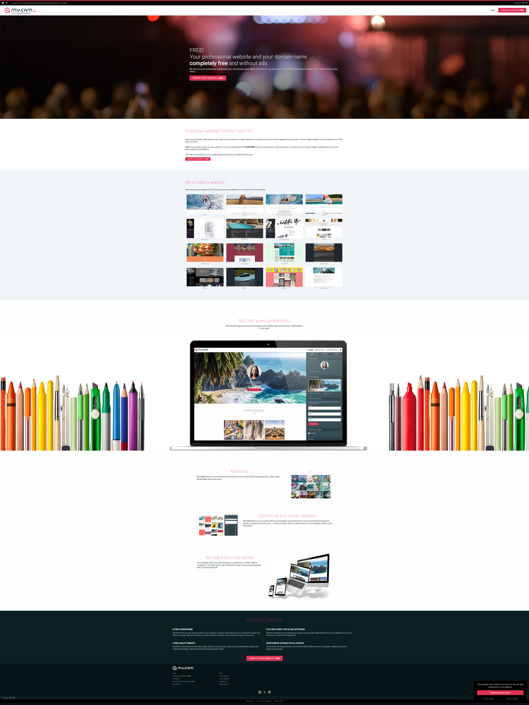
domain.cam (250, 701)
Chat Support (223, 676)
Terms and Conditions (264, 701)
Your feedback (224, 679)
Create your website (512, 10)
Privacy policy (278, 701)
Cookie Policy (489, 698)
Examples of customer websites (184, 681)
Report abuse (223, 684)
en (523, 3)
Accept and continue (500, 693)
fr (527, 3)
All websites (177, 684)
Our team (176, 679)
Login (492, 10)
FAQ (220, 673)
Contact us (223, 681)
